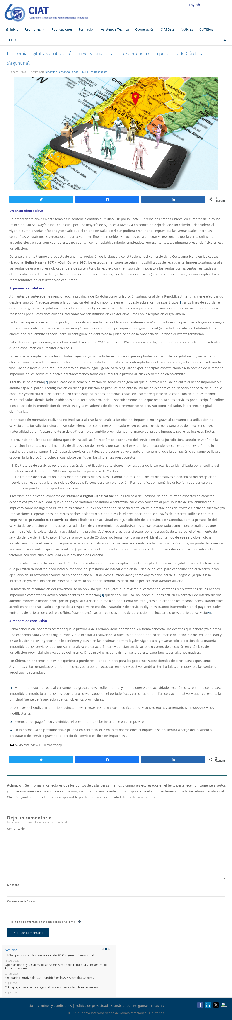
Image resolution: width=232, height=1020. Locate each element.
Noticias (187, 29)
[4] (209, 612)
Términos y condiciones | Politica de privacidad (72, 1005)
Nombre (13, 885)
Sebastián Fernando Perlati (62, 72)
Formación (87, 29)
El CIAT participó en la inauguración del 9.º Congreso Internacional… (50, 955)
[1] (180, 302)
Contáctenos (120, 1005)
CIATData (167, 29)
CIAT (9, 40)
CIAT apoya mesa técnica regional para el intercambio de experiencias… (52, 987)
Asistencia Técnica (115, 29)
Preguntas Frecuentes (149, 1005)
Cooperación (144, 29)
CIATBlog (206, 29)
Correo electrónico (21, 901)
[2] (46, 382)
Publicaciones (62, 29)
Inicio (14, 29)
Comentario (16, 828)
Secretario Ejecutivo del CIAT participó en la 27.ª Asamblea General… (50, 978)
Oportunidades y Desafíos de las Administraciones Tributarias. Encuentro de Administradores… (56, 966)
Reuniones (33, 29)
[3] (102, 595)
